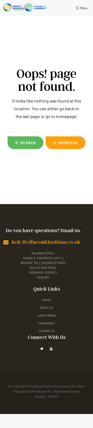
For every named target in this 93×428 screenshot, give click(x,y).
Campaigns (46, 323)
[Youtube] (51, 348)
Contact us (47, 331)
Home (46, 299)
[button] (25, 142)
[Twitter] (41, 348)
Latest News (46, 315)
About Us (46, 307)
